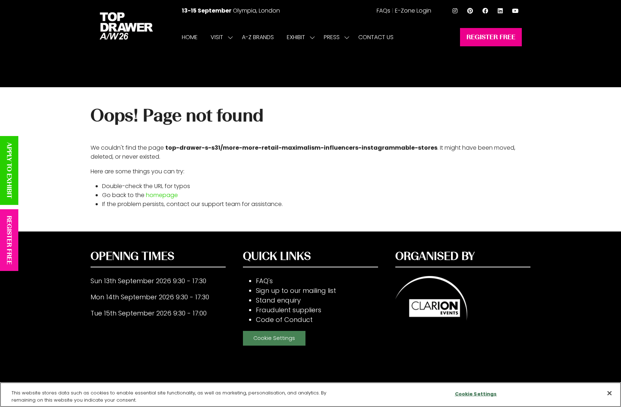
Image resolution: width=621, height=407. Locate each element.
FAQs (383, 10)
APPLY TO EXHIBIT (9, 170)
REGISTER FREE (9, 240)
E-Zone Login (413, 10)
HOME (190, 37)
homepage (162, 195)
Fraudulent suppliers (288, 309)
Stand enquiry (278, 300)
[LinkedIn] (500, 10)
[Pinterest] (470, 10)
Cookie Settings (274, 338)
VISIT (217, 37)
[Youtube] (515, 10)
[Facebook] (485, 10)
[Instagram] (454, 10)
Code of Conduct (284, 319)
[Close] (609, 393)
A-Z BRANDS (258, 37)
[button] (491, 37)
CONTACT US (376, 37)
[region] (310, 394)
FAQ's (264, 280)
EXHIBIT (296, 37)
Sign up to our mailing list (296, 290)
